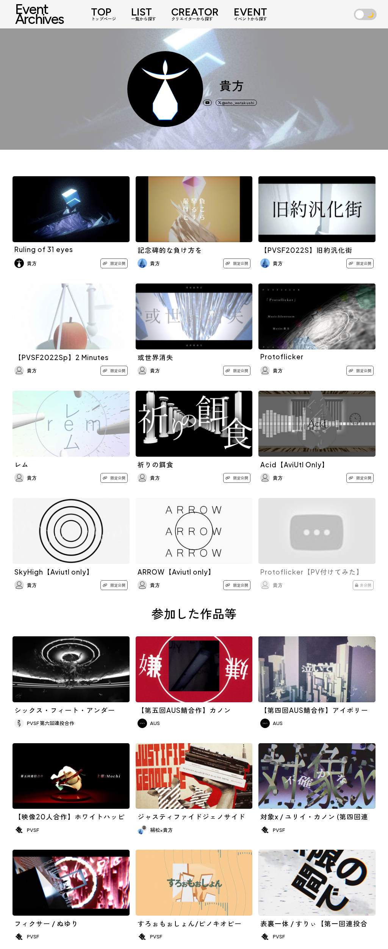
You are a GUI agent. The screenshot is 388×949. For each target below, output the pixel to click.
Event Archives (39, 14)
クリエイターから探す (195, 14)
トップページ (103, 14)
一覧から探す (143, 14)
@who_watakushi (238, 102)
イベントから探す (250, 14)
